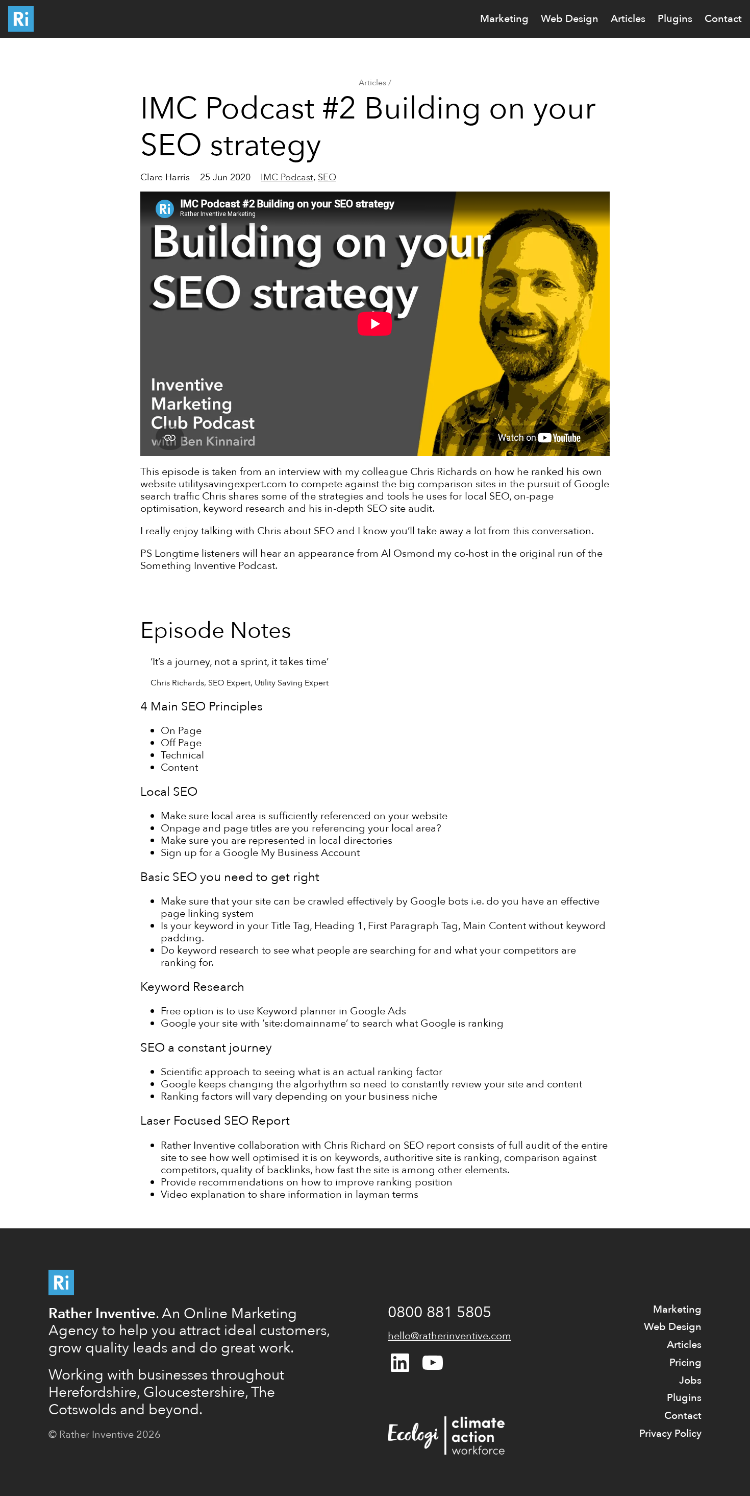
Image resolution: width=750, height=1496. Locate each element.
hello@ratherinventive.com (449, 1336)
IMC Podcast (287, 177)
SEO (327, 177)
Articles (372, 82)
